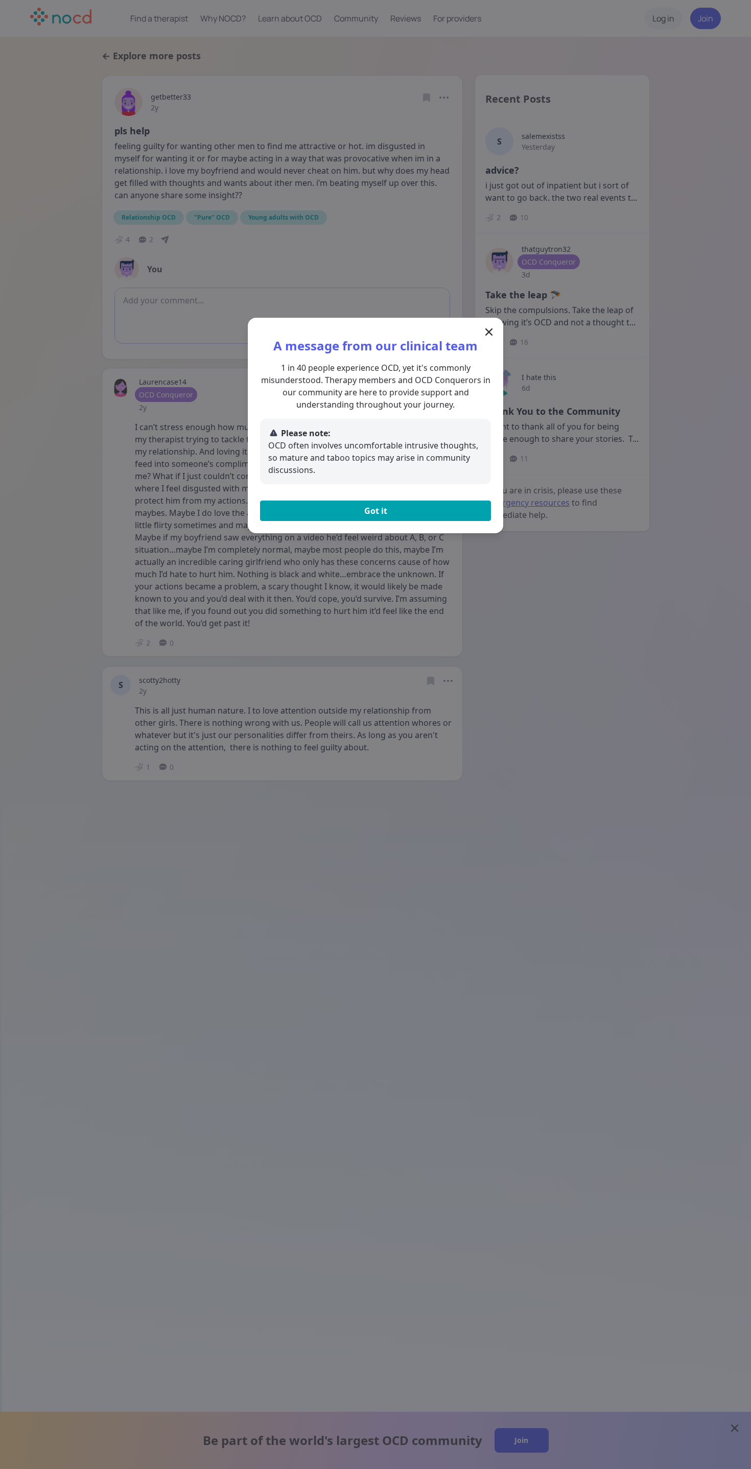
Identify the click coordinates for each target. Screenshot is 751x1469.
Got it (375, 510)
